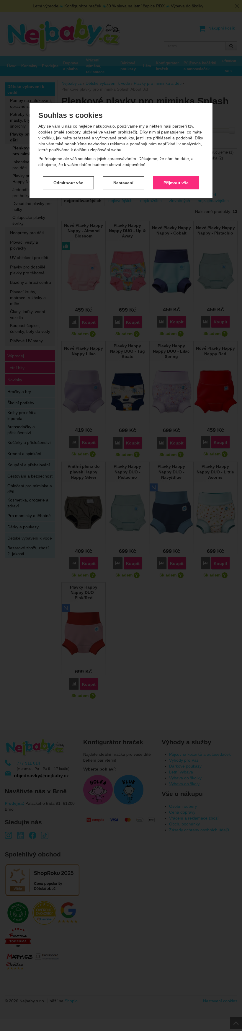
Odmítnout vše (68, 182)
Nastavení (123, 182)
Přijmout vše (176, 182)
